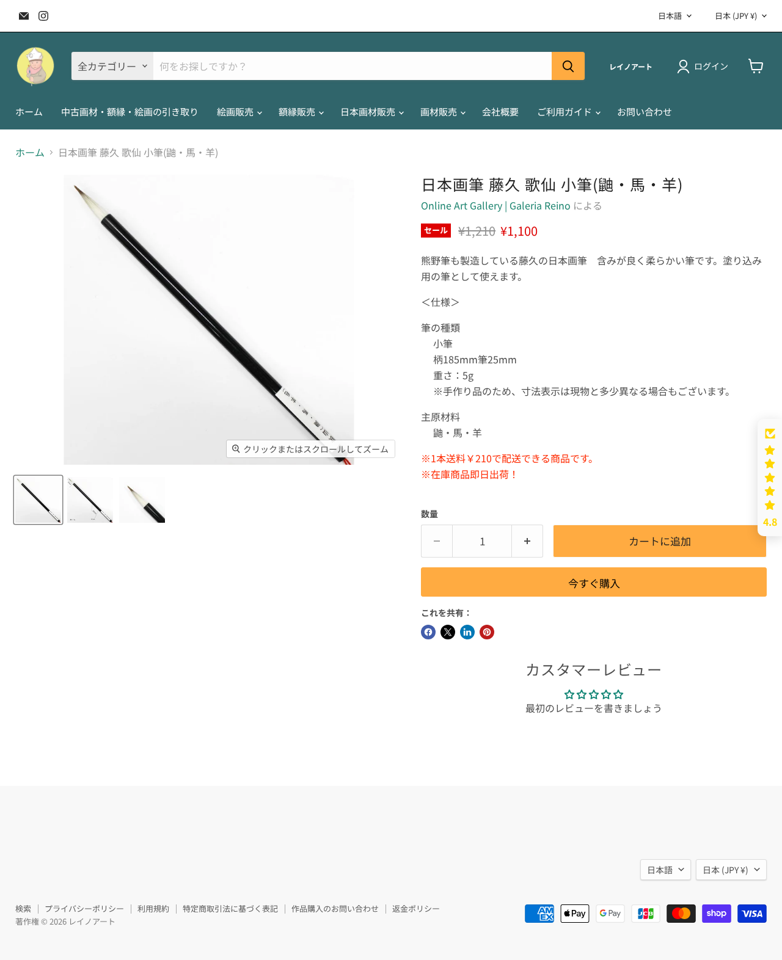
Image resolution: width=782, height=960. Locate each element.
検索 (23, 908)
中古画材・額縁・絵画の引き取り (130, 111)
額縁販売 (298, 111)
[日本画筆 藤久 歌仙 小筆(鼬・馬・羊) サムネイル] (38, 500)
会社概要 (500, 111)
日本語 (670, 15)
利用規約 (153, 908)
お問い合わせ (644, 111)
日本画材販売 (368, 111)
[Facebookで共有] (428, 632)
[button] (770, 477)
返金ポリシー (416, 908)
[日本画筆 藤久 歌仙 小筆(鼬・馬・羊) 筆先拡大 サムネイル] (142, 500)
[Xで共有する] (447, 632)
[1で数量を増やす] (527, 541)
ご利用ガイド (565, 111)
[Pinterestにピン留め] (487, 632)
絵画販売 (236, 111)
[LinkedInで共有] (467, 632)
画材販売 (439, 111)
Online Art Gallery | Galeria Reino (496, 205)
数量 (429, 513)
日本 (736, 15)
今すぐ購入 (594, 583)
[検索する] (568, 66)
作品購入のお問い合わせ (335, 908)
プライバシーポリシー (84, 908)
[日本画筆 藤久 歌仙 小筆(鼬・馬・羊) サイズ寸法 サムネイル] (90, 500)
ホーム (29, 111)
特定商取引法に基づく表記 (230, 908)
